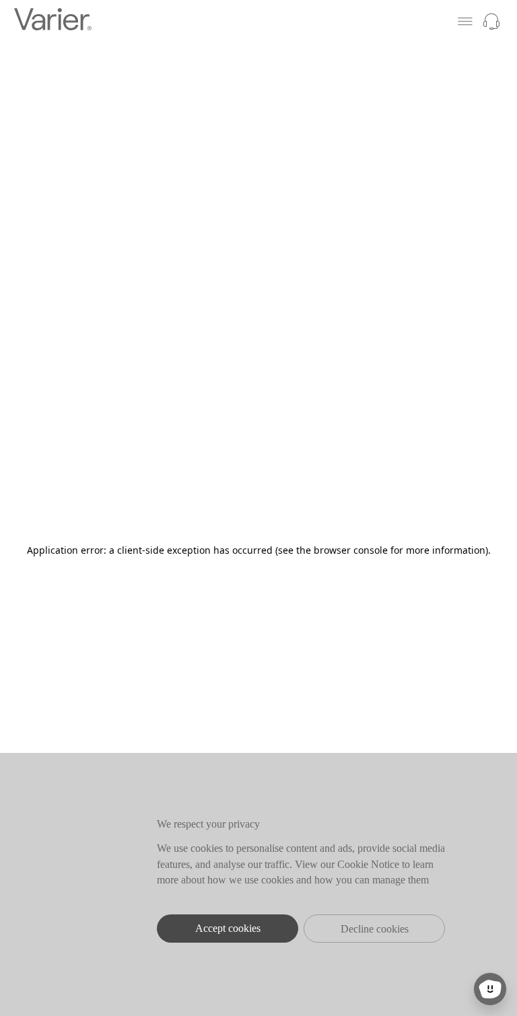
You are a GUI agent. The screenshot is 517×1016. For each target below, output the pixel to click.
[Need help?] (491, 21)
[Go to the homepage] (53, 21)
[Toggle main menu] (465, 21)
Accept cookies (228, 928)
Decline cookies (375, 929)
